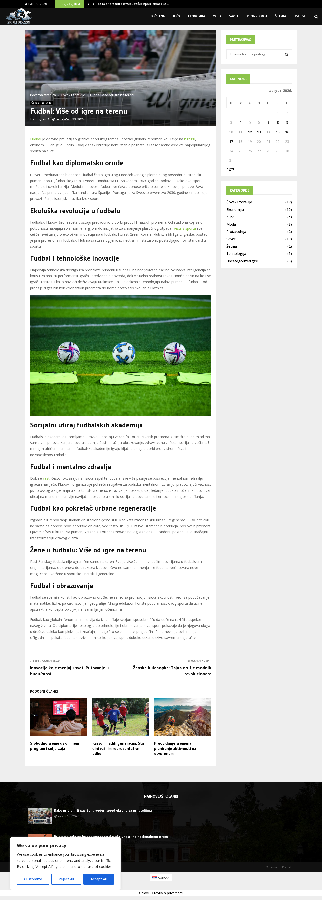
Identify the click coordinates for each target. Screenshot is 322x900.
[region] (65, 863)
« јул (230, 168)
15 (278, 132)
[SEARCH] (286, 54)
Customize (33, 879)
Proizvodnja (257, 16)
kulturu (189, 139)
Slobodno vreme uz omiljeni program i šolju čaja (54, 746)
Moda (217, 16)
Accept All (99, 879)
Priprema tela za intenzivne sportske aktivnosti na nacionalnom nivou (111, 836)
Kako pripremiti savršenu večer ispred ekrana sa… (133, 4)
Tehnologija (236, 253)
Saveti (234, 16)
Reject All (66, 879)
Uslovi (144, 893)
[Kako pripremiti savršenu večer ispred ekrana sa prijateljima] (40, 816)
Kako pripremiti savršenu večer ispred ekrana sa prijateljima (103, 810)
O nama (271, 867)
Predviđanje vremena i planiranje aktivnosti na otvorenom (175, 748)
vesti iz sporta (184, 228)
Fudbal (35, 139)
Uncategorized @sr (242, 261)
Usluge (300, 16)
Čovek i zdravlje (41, 102)
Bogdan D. (42, 119)
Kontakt (287, 867)
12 (250, 132)
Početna (157, 16)
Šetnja (280, 16)
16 (287, 132)
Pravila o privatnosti (167, 893)
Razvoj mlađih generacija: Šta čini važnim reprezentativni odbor (118, 748)
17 (231, 141)
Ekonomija (196, 16)
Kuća (176, 16)
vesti (46, 478)
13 (259, 132)
